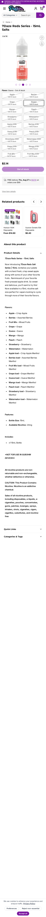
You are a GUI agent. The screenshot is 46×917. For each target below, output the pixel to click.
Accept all (23, 913)
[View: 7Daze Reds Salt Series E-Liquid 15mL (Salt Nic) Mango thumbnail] (26, 84)
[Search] (40, 15)
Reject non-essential (30, 908)
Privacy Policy (29, 904)
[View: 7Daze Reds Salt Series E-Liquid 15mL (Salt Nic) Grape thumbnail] (19, 84)
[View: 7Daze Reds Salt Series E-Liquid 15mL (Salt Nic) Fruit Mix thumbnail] (16, 84)
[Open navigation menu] (4, 8)
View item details (9, 191)
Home (8, 22)
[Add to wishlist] (42, 37)
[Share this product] (42, 43)
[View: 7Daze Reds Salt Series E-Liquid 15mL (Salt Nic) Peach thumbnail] (29, 84)
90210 (33, 180)
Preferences (12, 908)
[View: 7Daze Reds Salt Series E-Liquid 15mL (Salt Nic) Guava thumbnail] (23, 84)
